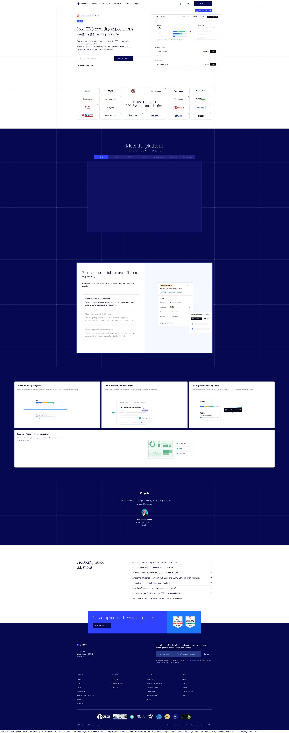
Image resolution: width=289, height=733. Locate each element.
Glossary (149, 699)
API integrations (152, 695)
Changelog (185, 695)
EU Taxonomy (81, 691)
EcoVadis (80, 703)
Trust (183, 683)
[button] (95, 3)
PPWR (79, 683)
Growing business (117, 683)
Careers (184, 687)
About (184, 679)
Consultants (115, 687)
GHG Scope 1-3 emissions (85, 695)
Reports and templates (154, 683)
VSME (79, 699)
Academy (150, 679)
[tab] (101, 157)
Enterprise (115, 679)
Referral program (187, 691)
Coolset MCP (151, 691)
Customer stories (152, 687)
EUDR (79, 679)
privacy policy (191, 660)
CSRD (79, 687)
